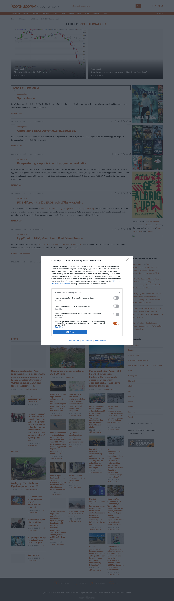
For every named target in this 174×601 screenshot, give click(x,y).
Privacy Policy (100, 340)
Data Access (87, 340)
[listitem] (87, 293)
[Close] (128, 260)
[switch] (116, 298)
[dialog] (87, 300)
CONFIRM (70, 332)
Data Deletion (74, 340)
